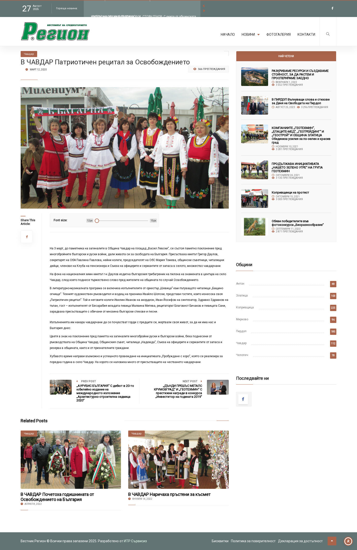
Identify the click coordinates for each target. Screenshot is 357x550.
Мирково (242, 319)
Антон (240, 283)
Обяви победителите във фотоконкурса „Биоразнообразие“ (298, 223)
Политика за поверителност (253, 541)
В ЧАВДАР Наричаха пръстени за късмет (169, 494)
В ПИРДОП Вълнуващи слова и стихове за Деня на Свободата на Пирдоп (301, 101)
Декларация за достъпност (300, 541)
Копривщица (245, 307)
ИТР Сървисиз (135, 541)
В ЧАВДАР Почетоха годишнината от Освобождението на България (57, 497)
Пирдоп (241, 331)
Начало (228, 34)
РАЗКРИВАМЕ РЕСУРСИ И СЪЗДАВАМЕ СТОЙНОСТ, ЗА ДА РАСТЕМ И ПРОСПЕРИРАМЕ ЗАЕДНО (300, 74)
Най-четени (286, 56)
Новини (248, 34)
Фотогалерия (278, 34)
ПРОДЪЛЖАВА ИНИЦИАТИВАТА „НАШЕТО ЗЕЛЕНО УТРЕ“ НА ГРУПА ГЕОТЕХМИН (297, 167)
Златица (242, 295)
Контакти (306, 34)
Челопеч (242, 355)
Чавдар (241, 343)
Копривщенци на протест (290, 192)
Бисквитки (220, 541)
